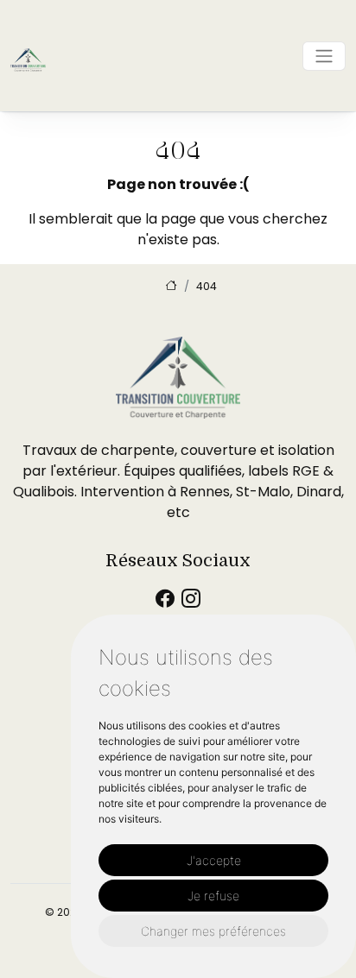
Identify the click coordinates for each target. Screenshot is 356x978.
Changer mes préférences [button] (213, 931)
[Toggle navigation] (324, 56)
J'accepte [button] (214, 860)
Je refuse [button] (213, 895)
